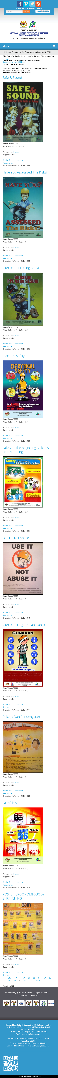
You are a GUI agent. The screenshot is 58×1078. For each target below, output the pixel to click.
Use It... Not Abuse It (17, 537)
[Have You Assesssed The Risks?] (23, 207)
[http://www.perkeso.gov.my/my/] (43, 1003)
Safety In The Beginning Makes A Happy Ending (26, 449)
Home (5, 59)
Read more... (8, 163)
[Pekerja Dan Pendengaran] (23, 747)
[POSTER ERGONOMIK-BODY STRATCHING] (23, 928)
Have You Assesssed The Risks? (25, 172)
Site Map (34, 995)
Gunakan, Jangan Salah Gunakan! (26, 624)
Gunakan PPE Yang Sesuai (21, 267)
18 (50, 978)
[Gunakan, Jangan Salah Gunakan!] (23, 657)
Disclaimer (23, 995)
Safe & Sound (12, 77)
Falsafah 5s (10, 802)
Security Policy (25, 992)
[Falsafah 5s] (23, 835)
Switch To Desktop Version (29, 1076)
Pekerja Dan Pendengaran (21, 716)
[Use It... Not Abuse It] (23, 568)
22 (25, 980)
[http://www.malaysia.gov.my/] (6, 1003)
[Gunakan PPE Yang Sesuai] (23, 299)
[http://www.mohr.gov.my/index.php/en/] (28, 1003)
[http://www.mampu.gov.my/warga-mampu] (51, 1003)
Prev (17, 978)
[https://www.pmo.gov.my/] (14, 1003)
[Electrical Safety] (23, 389)
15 (34, 978)
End (38, 980)
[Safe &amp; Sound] (23, 112)
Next (31, 980)
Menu (5, 46)
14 (29, 978)
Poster (16, 152)
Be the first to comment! (13, 160)
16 (39, 978)
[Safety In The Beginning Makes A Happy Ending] (23, 482)
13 (24, 978)
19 (9, 980)
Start (10, 978)
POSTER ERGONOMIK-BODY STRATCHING (24, 896)
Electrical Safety (14, 355)
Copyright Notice (42, 992)
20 (14, 980)
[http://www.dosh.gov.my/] (36, 1003)
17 (45, 978)
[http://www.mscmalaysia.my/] (21, 1003)
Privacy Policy (10, 992)
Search (26, 12)
